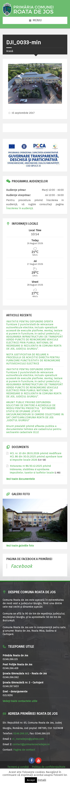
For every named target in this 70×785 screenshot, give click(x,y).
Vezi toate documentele (20, 478)
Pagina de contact (24, 749)
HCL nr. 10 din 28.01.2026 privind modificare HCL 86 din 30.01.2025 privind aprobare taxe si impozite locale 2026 (36, 456)
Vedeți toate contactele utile (20, 701)
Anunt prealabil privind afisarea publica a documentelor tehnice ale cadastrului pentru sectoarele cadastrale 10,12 (33, 429)
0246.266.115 (20, 733)
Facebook (21, 566)
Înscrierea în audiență (19, 208)
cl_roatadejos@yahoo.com (28, 738)
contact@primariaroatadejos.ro (31, 744)
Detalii (42, 780)
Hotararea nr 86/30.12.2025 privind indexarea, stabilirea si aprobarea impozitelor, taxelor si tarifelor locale (32, 469)
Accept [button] (31, 780)
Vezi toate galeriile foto (20, 545)
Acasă (9, 51)
